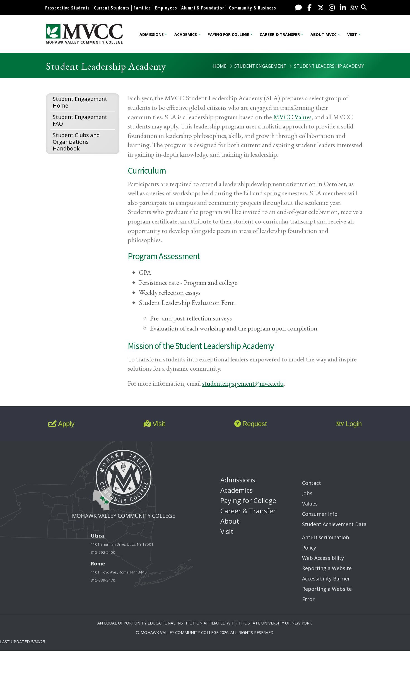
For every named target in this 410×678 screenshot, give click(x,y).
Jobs (307, 493)
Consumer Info (319, 514)
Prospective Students (67, 8)
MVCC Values (292, 117)
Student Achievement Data (334, 524)
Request (254, 423)
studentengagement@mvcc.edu (243, 383)
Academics (185, 34)
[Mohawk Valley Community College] (84, 34)
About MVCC (323, 34)
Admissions (151, 34)
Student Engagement (260, 66)
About (229, 521)
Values (310, 503)
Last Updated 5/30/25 (22, 641)
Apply (66, 423)
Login (354, 423)
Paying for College (228, 34)
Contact (311, 483)
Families (142, 8)
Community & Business (252, 8)
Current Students (111, 8)
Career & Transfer (280, 34)
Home (219, 66)
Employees (166, 8)
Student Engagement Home (80, 102)
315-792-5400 (103, 552)
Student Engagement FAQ (80, 120)
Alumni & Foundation (203, 8)
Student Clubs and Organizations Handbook (76, 141)
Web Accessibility (323, 558)
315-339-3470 (103, 580)
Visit (352, 34)
